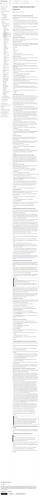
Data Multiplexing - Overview (6, 71)
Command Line (4, 100)
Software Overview (4, 7)
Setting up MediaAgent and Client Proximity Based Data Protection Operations (5, 87)
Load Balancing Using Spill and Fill (19, 121)
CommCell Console (5, 3)
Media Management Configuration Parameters (6, 97)
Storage (2, 12)
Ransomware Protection (5, 113)
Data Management (4, 103)
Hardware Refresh (5, 99)
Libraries (3, 20)
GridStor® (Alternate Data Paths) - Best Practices (6, 48)
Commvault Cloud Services (5, 109)
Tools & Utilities (3, 115)
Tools (3, 102)
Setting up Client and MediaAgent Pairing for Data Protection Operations (5, 80)
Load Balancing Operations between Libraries (6, 75)
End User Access (4, 9)
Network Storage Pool (5, 19)
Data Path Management (6, 23)
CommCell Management (5, 11)
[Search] (37, 1)
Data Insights (3, 106)
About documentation (5, 116)
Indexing (3, 22)
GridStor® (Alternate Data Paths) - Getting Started (6, 29)
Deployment (3, 8)
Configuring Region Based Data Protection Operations (6, 93)
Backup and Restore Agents (6, 105)
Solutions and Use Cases (5, 110)
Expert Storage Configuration (4, 17)
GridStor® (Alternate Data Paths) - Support (6, 39)
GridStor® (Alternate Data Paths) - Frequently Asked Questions (6, 59)
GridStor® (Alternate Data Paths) (6, 26)
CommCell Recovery (4, 112)
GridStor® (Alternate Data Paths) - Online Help (6, 64)
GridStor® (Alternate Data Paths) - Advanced (6, 34)
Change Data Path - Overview (6, 68)
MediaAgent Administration (4, 15)
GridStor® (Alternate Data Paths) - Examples (6, 43)
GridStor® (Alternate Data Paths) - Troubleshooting (6, 53)
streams (14, 371)
